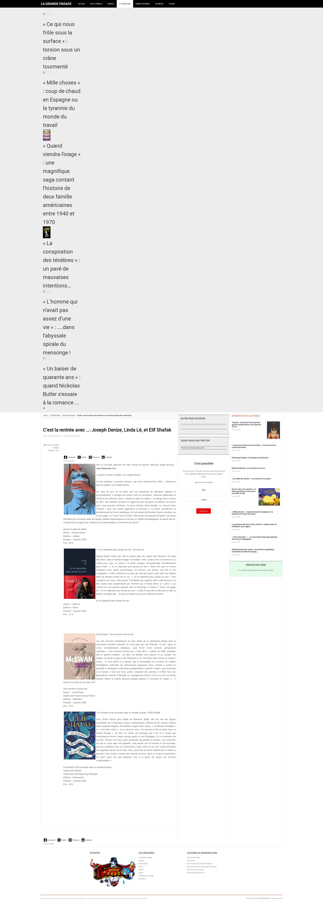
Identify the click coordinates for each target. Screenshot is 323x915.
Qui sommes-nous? (193, 857)
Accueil (81, 4)
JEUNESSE (159, 4)
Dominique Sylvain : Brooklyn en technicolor (250, 458)
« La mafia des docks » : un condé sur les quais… (252, 479)
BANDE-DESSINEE (143, 4)
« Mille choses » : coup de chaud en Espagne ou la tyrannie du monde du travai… (252, 513)
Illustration (142, 879)
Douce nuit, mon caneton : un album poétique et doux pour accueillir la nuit (244, 491)
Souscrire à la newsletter (195, 870)
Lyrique (141, 870)
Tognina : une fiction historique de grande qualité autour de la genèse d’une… (246, 424)
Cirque (141, 873)
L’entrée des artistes (145, 857)
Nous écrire (191, 860)
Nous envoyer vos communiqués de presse (202, 867)
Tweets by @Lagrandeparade (193, 448)
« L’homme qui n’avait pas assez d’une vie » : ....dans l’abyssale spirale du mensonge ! (60, 327)
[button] (70, 457)
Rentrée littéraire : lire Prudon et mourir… (249, 468)
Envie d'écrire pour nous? (196, 873)
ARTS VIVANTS (96, 4)
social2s (72, 461)
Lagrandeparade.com (106, 468)
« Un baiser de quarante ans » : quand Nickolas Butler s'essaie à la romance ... (61, 386)
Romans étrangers (68, 415)
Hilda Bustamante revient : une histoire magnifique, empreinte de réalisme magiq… (253, 550)
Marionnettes (143, 863)
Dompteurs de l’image (146, 876)
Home (46, 415)
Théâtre (141, 860)
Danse (141, 867)
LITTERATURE (124, 4)
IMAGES (111, 4)
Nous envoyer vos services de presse (200, 863)
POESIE (172, 4)
